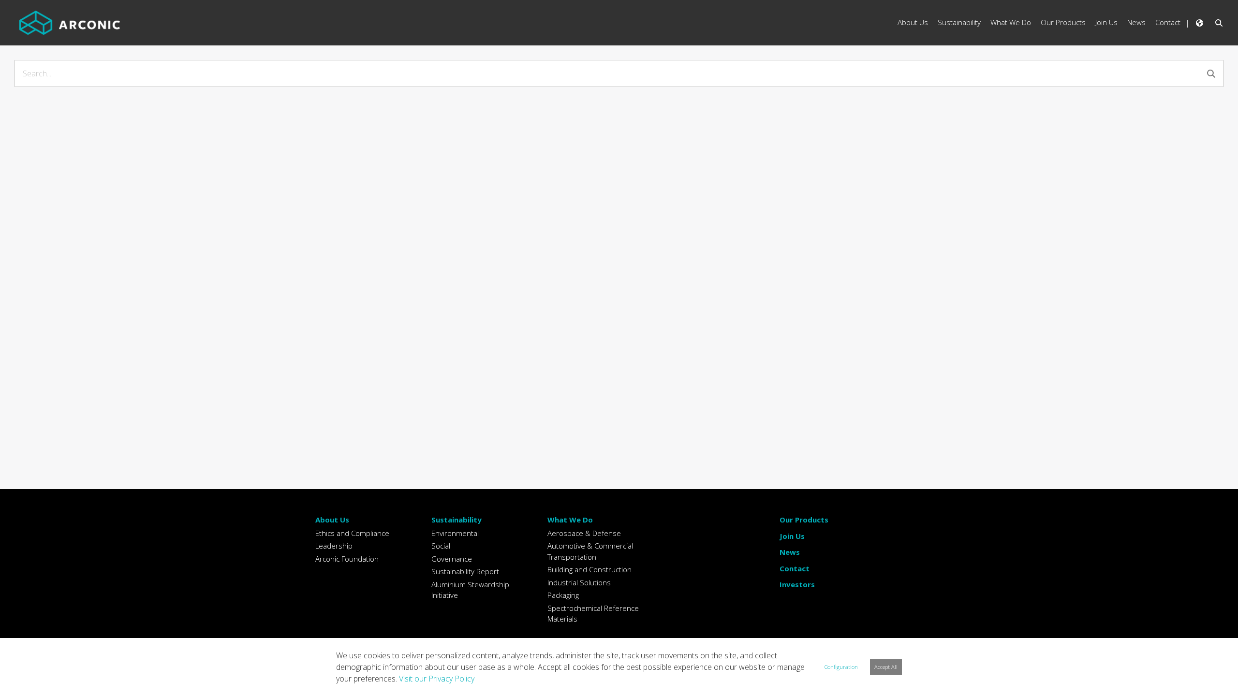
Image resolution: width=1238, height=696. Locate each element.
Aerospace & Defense (584, 533)
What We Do (570, 519)
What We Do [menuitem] (1010, 22)
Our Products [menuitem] (1063, 22)
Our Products (804, 519)
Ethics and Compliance (352, 533)
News (790, 552)
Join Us (792, 536)
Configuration (841, 666)
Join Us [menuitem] (1106, 22)
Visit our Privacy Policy (436, 678)
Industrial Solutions (579, 582)
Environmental (455, 533)
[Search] (1211, 74)
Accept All (886, 666)
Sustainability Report (465, 571)
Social (440, 546)
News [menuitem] (1136, 22)
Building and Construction (589, 569)
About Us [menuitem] (913, 22)
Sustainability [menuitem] (959, 22)
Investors (797, 584)
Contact (795, 568)
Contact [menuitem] (1167, 22)
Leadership (334, 546)
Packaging (563, 595)
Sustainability (456, 519)
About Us (332, 519)
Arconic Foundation (347, 559)
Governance (451, 559)
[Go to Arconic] (69, 23)
